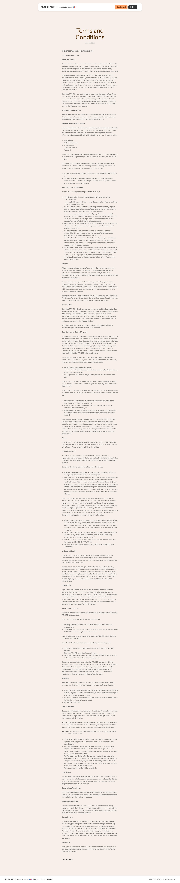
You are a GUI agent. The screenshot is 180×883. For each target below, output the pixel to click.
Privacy (36, 879)
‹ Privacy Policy (67, 859)
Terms (43, 879)
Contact (50, 879)
